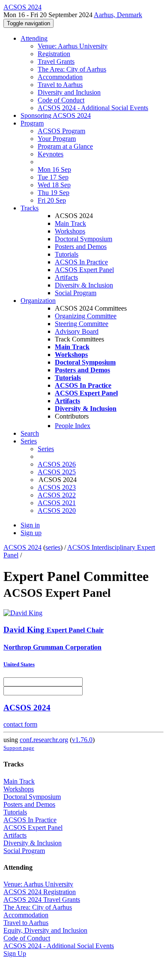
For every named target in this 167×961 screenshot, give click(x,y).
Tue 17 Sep (53, 177)
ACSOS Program (61, 131)
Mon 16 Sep (54, 169)
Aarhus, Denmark (118, 14)
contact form (20, 724)
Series (46, 448)
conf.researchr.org (44, 739)
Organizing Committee (85, 316)
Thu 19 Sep (53, 192)
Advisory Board (76, 331)
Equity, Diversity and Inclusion (45, 930)
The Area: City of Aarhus (72, 69)
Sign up (31, 532)
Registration (54, 53)
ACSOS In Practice (81, 262)
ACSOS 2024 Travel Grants (41, 899)
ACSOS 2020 (57, 510)
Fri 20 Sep (52, 200)
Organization (38, 300)
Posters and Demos (81, 246)
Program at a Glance (65, 146)
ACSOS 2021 (57, 502)
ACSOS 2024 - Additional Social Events (93, 107)
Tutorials (66, 254)
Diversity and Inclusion (69, 92)
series (52, 547)
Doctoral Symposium (83, 238)
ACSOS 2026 (57, 464)
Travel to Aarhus (60, 84)
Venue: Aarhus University (72, 46)
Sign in (30, 525)
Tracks (30, 208)
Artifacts (66, 277)
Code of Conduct (61, 100)
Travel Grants (56, 61)
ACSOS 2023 (57, 487)
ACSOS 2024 (22, 547)
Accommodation (60, 77)
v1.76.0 (82, 739)
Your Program (57, 138)
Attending (34, 38)
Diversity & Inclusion (84, 285)
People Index (72, 425)
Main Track (70, 223)
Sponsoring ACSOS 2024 (56, 115)
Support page (18, 748)
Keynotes (50, 154)
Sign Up (14, 953)
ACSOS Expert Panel (84, 269)
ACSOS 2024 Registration (39, 891)
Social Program (75, 292)
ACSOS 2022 (57, 495)
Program (32, 123)
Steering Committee (81, 323)
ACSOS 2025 (57, 472)
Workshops (70, 231)
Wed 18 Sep (54, 185)
